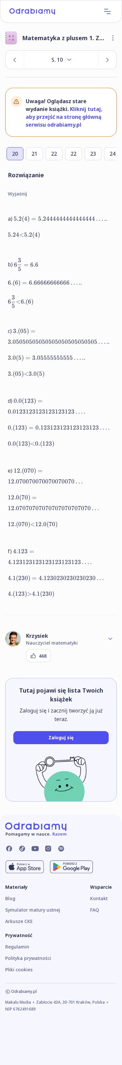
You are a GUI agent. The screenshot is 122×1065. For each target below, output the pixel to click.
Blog (10, 898)
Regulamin (17, 947)
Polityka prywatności (28, 958)
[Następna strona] (107, 60)
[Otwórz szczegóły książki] (113, 38)
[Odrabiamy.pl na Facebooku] (9, 849)
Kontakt (99, 898)
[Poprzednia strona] (14, 60)
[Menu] (107, 11)
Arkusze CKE (19, 921)
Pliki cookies (19, 969)
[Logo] (32, 11)
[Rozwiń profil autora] (110, 638)
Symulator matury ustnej (32, 910)
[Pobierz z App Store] (24, 866)
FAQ (94, 910)
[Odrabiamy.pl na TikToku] (22, 849)
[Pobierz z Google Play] (71, 866)
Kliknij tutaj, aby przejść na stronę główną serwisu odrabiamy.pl (64, 116)
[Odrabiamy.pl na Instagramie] (48, 849)
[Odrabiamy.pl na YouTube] (35, 849)
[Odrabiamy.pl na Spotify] (61, 849)
